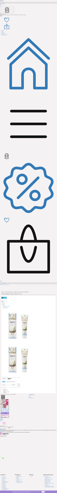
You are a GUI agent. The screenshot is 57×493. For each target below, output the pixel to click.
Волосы (3, 479)
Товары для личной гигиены (8, 291)
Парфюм (3, 480)
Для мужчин (4, 486)
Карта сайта (47, 485)
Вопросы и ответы (47, 481)
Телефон (9, 427)
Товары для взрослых (5, 488)
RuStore (1, 420)
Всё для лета (4, 477)
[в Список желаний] (3, 303)
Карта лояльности (19, 479)
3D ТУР (46, 484)
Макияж (3, 478)
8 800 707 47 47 (31, 395)
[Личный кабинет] (7, 9)
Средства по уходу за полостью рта (18, 291)
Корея (3, 476)
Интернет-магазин (19, 476)
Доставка (19, 482)
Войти (1, 15)
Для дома (3, 485)
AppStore (1, 418)
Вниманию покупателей (48, 478)
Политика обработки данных (49, 486)
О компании (47, 476)
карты (19, 481)
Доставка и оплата (48, 480)
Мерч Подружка (4, 489)
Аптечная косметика (5, 481)
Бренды (18, 478)
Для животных (4, 487)
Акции (32, 476)
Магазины (18, 480)
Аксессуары (4, 484)
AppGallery (1, 419)
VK (28, 396)
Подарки (3, 483)
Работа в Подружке (48, 477)
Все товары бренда (4, 300)
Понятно (43, 491)
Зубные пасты (26, 291)
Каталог (2, 291)
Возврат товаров (47, 479)
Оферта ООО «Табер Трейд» (49, 483)
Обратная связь (31, 397)
